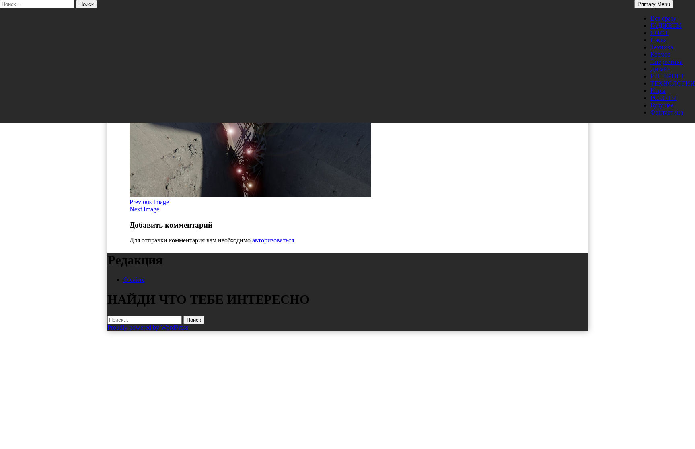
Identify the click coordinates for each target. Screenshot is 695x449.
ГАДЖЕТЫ (666, 25)
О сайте (134, 279)
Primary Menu (653, 4)
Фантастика (666, 112)
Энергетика (666, 61)
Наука (658, 40)
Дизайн (660, 69)
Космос (660, 54)
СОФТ (659, 32)
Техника (661, 47)
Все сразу (663, 18)
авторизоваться (273, 240)
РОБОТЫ (663, 97)
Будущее (662, 105)
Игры (658, 90)
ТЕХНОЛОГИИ (672, 83)
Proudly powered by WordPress (147, 327)
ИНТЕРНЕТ (667, 76)
